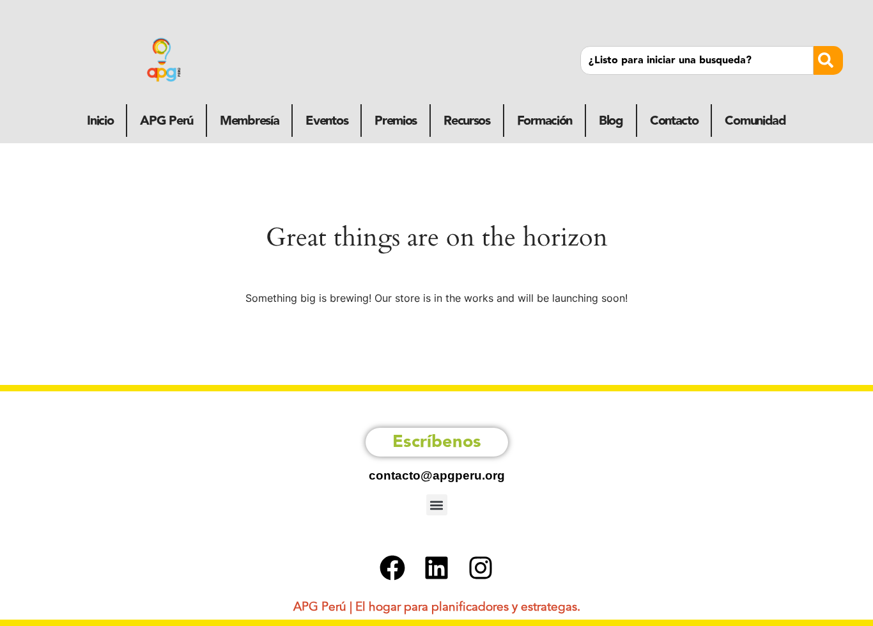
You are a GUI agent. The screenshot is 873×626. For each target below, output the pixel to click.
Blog (611, 121)
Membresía (249, 121)
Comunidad (755, 121)
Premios (396, 121)
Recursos (467, 121)
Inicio (100, 121)
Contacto (674, 121)
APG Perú (166, 121)
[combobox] (696, 60)
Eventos (326, 121)
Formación (544, 121)
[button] (436, 504)
